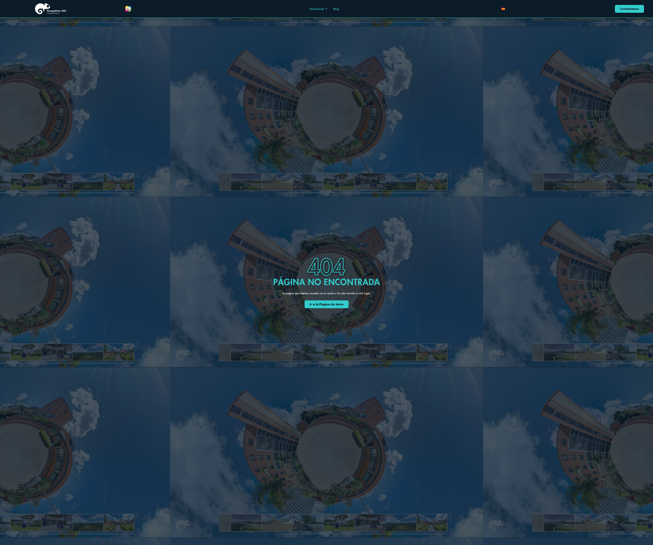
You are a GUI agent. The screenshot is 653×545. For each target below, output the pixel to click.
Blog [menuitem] (336, 9)
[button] (326, 9)
